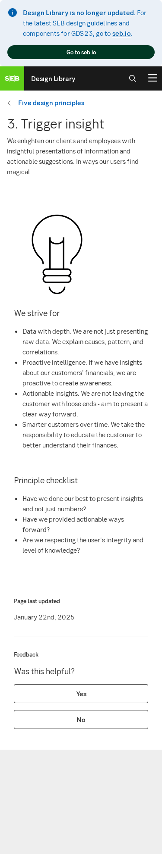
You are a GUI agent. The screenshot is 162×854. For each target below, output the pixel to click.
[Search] (132, 78)
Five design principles (51, 102)
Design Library (53, 78)
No (81, 719)
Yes (81, 693)
